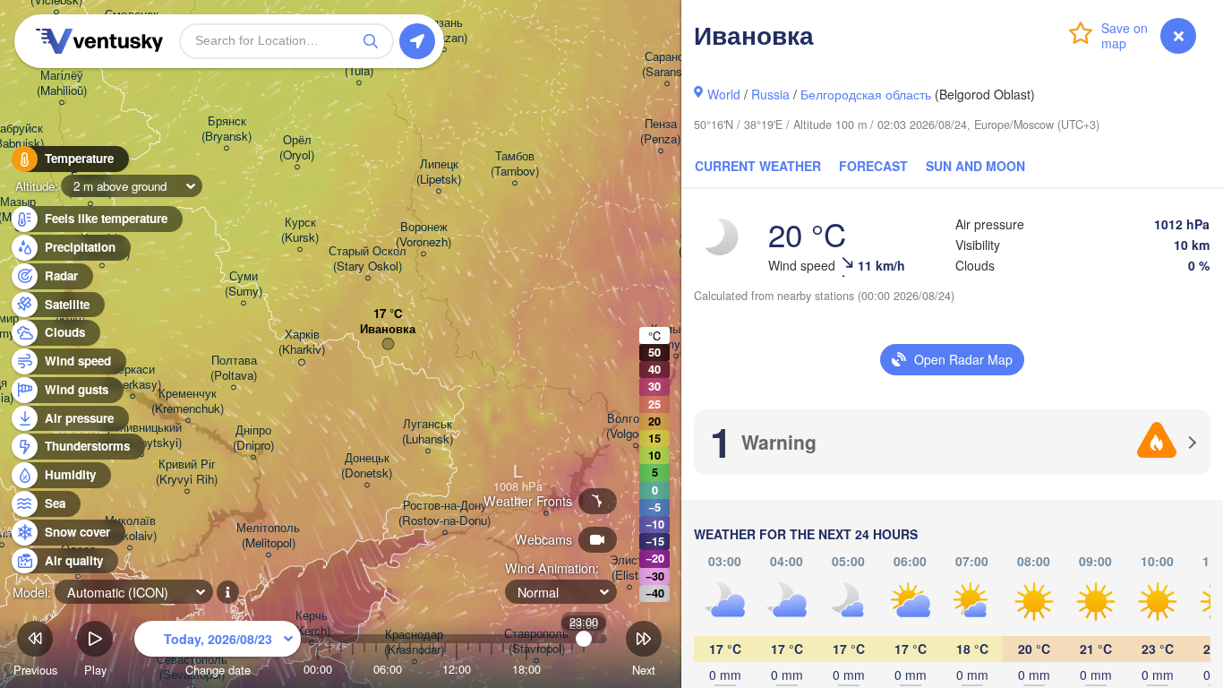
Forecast (873, 166)
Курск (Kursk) (300, 230)
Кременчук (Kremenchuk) (187, 401)
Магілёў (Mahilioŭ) (62, 83)
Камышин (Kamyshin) (676, 337)
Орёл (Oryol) (296, 148)
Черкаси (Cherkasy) (132, 377)
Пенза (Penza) (660, 131)
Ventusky (97, 41)
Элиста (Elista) (629, 568)
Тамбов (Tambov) (515, 164)
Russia (770, 94)
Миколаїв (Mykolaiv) (130, 528)
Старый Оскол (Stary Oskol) (367, 259)
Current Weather (758, 166)
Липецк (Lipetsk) (438, 172)
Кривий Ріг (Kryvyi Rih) (187, 472)
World (723, 94)
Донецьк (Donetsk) (366, 466)
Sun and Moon (975, 166)
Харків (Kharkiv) (301, 342)
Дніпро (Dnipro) (253, 438)
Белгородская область (865, 94)
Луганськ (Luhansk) (427, 432)
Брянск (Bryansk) (226, 129)
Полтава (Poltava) (233, 368)
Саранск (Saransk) (667, 64)
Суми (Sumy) (243, 284)
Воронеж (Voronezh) (423, 234)
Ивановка (387, 329)
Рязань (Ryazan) (443, 30)
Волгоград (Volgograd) (635, 426)
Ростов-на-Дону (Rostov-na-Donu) (444, 513)
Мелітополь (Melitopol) (268, 535)
